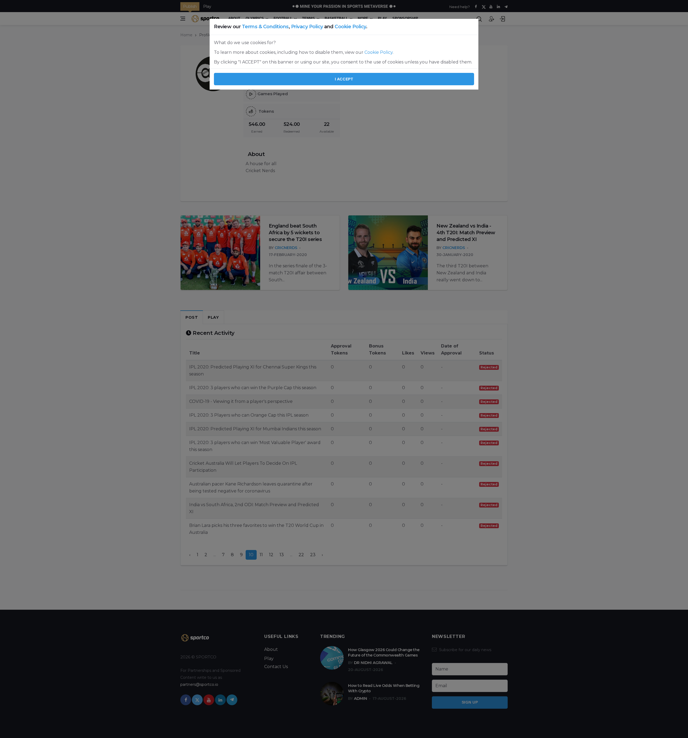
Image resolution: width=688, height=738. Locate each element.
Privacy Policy (307, 27)
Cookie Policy (350, 27)
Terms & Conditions (265, 27)
